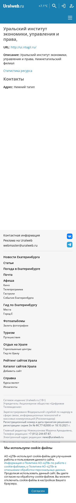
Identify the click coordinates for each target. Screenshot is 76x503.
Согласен (38, 491)
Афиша (8, 281)
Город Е (8, 314)
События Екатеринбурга (18, 298)
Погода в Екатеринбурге (21, 269)
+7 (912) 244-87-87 (39, 434)
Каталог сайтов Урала (19, 366)
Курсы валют (11, 382)
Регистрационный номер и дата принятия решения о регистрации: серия (37, 423)
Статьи (8, 263)
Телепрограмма (13, 289)
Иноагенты (10, 387)
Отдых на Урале (15, 344)
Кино (6, 285)
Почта (7, 275)
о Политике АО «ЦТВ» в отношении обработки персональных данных (34, 468)
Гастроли (9, 293)
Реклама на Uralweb (18, 240)
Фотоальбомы (14, 321)
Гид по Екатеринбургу (20, 305)
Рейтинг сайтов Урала (20, 360)
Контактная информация (21, 235)
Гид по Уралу (11, 353)
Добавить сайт (12, 371)
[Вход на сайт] (63, 6)
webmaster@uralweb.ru (20, 245)
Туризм (9, 333)
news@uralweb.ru (53, 437)
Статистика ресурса (17, 71)
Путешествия (11, 337)
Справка (9, 378)
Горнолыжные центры (17, 349)
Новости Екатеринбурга (21, 257)
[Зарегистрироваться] (72, 6)
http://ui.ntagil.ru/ (23, 47)
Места (7, 309)
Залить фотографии (15, 325)
